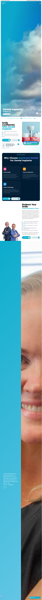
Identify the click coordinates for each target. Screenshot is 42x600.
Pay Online (8, 0)
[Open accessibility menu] (1, 596)
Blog (5, 0)
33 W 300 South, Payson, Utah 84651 (32, 0)
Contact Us (2, 0)
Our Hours (38, 0)
